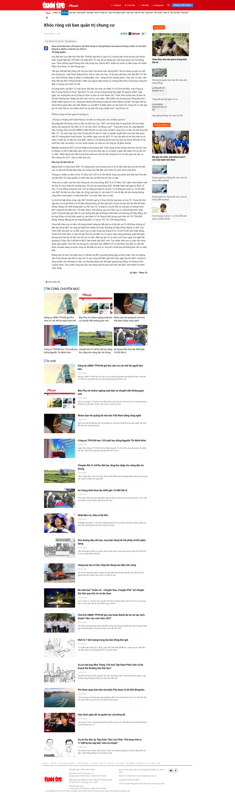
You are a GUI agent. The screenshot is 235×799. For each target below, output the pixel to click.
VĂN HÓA (94, 763)
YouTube (131, 5)
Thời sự (65, 13)
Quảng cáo (159, 5)
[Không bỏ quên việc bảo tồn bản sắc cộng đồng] (159, 72)
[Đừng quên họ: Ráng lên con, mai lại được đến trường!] (159, 169)
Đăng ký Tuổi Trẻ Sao (182, 5)
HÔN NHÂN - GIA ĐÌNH (66, 763)
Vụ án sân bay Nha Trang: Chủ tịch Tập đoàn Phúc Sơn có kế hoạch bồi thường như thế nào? (110, 666)
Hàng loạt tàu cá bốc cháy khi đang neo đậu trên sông (107, 565)
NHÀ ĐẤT (140, 763)
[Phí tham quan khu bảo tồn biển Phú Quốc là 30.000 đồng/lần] (59, 697)
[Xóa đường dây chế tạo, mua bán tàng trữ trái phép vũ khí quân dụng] (59, 548)
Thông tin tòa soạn (76, 786)
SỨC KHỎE (120, 763)
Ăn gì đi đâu (175, 13)
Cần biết (145, 5)
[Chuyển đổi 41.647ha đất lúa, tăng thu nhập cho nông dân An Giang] (96, 335)
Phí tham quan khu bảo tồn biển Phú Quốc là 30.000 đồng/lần (111, 689)
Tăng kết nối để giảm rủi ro (165, 99)
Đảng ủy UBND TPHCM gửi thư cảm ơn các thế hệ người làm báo (60, 319)
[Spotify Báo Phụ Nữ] (124, 34)
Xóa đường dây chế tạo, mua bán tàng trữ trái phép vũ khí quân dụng (112, 542)
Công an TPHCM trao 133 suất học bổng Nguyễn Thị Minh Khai (61, 351)
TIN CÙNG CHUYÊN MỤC (62, 289)
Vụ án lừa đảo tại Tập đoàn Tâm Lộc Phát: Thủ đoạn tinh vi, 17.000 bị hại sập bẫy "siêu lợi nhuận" (110, 741)
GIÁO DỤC (110, 763)
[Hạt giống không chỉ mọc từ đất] (159, 107)
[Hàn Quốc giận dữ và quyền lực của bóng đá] (59, 722)
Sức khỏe (158, 13)
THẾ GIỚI (53, 763)
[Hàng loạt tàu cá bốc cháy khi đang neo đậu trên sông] (59, 573)
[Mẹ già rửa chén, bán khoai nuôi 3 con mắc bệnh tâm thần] (170, 142)
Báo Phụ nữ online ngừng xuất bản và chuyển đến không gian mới (95, 319)
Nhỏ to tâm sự (101, 13)
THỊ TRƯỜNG (130, 763)
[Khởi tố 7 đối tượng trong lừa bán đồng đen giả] (59, 648)
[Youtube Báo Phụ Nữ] (136, 34)
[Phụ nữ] (72, 5)
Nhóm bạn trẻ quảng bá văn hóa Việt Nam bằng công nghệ (129, 319)
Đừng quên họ (161, 124)
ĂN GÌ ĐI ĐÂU (150, 763)
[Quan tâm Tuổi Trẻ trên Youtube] (171, 771)
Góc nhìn (159, 27)
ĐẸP (158, 763)
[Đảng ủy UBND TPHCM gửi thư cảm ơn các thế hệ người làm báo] (61, 303)
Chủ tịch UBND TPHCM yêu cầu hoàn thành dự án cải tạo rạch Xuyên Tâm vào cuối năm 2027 (111, 616)
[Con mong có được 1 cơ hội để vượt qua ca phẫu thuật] (159, 208)
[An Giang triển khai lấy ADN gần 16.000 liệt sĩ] (130, 335)
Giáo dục (149, 13)
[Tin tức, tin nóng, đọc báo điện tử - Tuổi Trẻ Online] (53, 5)
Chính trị (57, 13)
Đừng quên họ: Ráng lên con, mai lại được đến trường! (169, 179)
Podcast (117, 5)
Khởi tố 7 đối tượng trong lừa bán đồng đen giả (103, 639)
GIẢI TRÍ (102, 763)
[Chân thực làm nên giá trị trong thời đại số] (170, 44)
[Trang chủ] (48, 12)
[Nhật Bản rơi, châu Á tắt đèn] (59, 523)
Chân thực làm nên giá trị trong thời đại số (169, 61)
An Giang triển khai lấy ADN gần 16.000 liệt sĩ (129, 351)
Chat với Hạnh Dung (116, 13)
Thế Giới (72, 13)
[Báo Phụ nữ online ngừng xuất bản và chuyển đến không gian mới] (96, 303)
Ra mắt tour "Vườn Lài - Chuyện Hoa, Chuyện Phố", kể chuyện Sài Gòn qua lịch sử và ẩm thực (111, 592)
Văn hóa (130, 13)
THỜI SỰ (46, 763)
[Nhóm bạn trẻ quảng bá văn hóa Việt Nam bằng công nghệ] (130, 303)
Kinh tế (166, 13)
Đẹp (143, 13)
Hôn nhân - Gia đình (85, 13)
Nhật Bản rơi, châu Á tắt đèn (93, 515)
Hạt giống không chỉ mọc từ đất (167, 115)
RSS (162, 784)
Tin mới (50, 361)
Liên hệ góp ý (156, 784)
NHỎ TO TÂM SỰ (83, 763)
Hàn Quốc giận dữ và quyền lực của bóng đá (101, 714)
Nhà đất (184, 13)
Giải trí (137, 13)
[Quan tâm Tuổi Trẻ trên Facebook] (176, 771)
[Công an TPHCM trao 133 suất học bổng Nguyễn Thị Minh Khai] (61, 335)
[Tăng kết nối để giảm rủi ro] (159, 91)
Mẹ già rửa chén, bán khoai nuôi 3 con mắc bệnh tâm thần (168, 158)
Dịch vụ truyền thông (126, 784)
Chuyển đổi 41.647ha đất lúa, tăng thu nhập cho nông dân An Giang (95, 351)
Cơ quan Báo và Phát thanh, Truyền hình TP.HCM (87, 788)
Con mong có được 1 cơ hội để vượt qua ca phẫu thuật (169, 217)
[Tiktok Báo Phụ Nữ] (130, 34)
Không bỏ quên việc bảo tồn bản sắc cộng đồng (169, 81)
